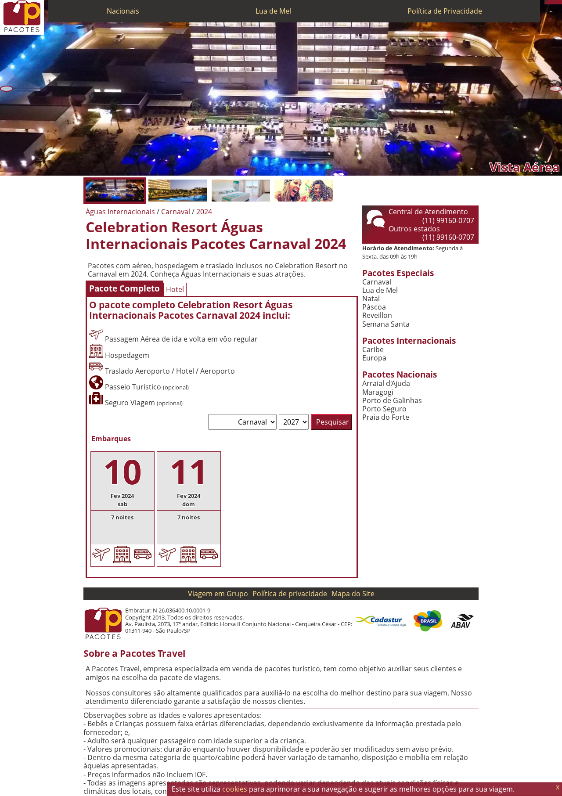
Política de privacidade (289, 593)
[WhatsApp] (551, 2)
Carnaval (376, 282)
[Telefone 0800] (546, 2)
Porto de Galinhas (392, 400)
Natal (371, 299)
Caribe (373, 350)
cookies (234, 789)
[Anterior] (6, 88)
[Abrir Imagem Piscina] (177, 191)
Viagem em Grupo (218, 593)
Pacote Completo (124, 288)
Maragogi (377, 392)
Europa (374, 358)
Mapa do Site (353, 593)
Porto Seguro (384, 409)
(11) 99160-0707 (448, 220)
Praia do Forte (385, 417)
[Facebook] (560, 2)
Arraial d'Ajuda (386, 383)
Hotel (175, 289)
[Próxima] (555, 88)
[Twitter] (555, 2)
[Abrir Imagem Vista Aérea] (115, 191)
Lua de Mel (273, 11)
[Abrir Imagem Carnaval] (303, 191)
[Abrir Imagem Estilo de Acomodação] (241, 191)
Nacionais (123, 11)
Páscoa (374, 307)
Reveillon (377, 315)
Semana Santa (386, 324)
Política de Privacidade (444, 11)
